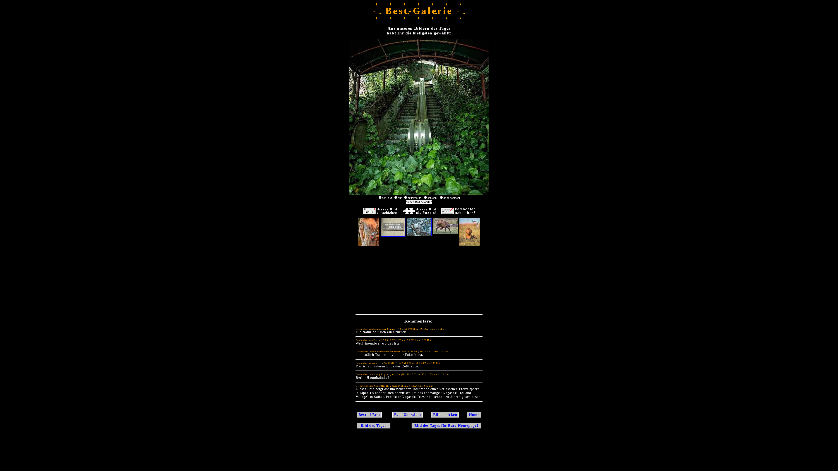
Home (474, 415)
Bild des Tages (373, 425)
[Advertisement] (419, 281)
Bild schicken (445, 415)
